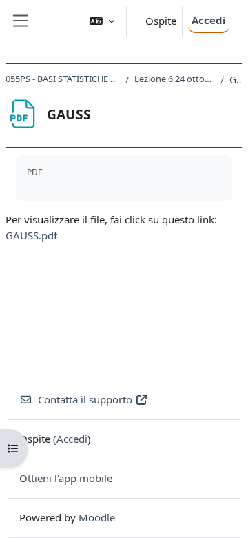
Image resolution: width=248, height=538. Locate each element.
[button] (102, 21)
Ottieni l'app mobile (65, 478)
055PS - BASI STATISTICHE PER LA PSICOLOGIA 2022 (63, 78)
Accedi (209, 20)
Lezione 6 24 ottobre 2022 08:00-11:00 (174, 78)
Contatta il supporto (85, 399)
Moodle (97, 517)
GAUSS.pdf (31, 235)
